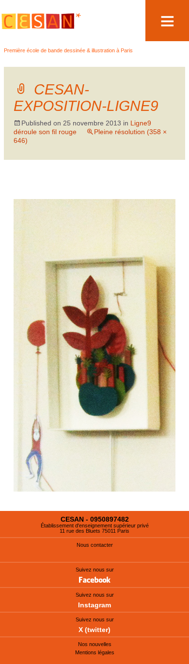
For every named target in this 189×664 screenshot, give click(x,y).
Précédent (40, 189)
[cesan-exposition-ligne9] (94, 344)
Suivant (153, 189)
